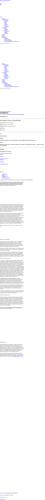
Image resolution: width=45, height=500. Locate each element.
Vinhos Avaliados (8, 111)
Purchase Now (2, 499)
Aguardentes (2, 111)
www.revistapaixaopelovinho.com (17, 356)
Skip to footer (7, 0)
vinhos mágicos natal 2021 (6, 153)
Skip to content (2, 0)
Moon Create (30, 179)
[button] (9, 114)
